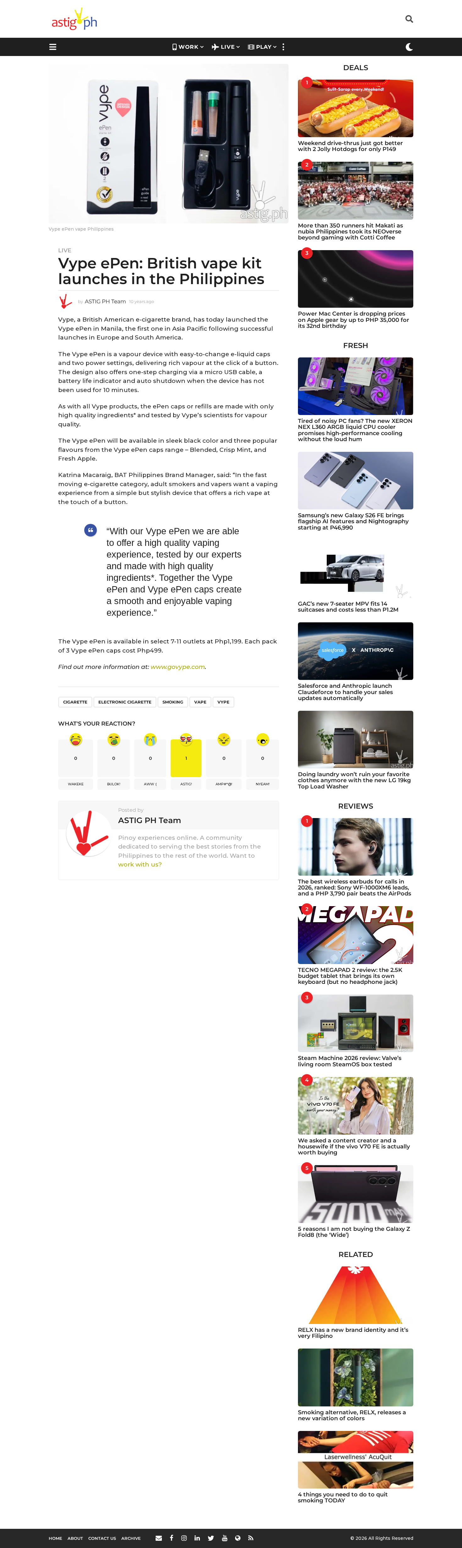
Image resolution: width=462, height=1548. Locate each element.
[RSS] (250, 1538)
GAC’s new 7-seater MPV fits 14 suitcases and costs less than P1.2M (348, 606)
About (75, 1538)
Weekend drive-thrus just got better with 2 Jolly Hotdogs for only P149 (350, 146)
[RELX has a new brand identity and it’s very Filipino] (355, 1295)
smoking (172, 701)
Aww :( (150, 784)
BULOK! (113, 784)
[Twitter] (211, 1538)
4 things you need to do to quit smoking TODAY (343, 1497)
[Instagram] (184, 1538)
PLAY (264, 47)
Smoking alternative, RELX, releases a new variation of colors (352, 1415)
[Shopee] (237, 1538)
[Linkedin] (197, 1538)
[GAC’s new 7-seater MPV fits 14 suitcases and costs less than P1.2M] (355, 569)
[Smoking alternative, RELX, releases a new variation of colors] (355, 1377)
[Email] (159, 1538)
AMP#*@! (224, 784)
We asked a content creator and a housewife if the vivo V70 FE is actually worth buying (354, 1146)
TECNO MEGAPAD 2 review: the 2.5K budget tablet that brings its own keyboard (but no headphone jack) (350, 976)
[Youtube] (224, 1538)
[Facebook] (171, 1538)
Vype (223, 701)
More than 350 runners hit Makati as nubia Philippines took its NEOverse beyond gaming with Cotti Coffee (350, 231)
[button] (409, 19)
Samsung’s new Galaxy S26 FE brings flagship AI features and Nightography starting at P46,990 (353, 521)
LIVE (228, 47)
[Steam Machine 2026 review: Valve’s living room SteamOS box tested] (355, 1023)
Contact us (102, 1538)
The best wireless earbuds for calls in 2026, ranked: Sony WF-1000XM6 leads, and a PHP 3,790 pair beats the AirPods (354, 887)
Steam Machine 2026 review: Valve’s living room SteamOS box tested (349, 1061)
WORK (189, 47)
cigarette (75, 701)
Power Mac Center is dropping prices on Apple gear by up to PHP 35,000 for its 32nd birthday (353, 319)
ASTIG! (186, 784)
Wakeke (76, 784)
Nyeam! (263, 784)
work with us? (140, 864)
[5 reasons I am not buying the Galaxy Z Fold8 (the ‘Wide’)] (355, 1194)
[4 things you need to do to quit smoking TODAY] (355, 1460)
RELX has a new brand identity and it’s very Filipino (353, 1332)
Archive (131, 1538)
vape (200, 701)
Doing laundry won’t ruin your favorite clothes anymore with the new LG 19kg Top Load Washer (354, 780)
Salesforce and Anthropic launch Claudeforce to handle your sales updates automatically (345, 692)
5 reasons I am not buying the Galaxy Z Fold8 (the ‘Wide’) (354, 1232)
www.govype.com (178, 666)
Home (55, 1538)
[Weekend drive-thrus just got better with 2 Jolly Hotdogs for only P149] (355, 108)
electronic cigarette (124, 701)
